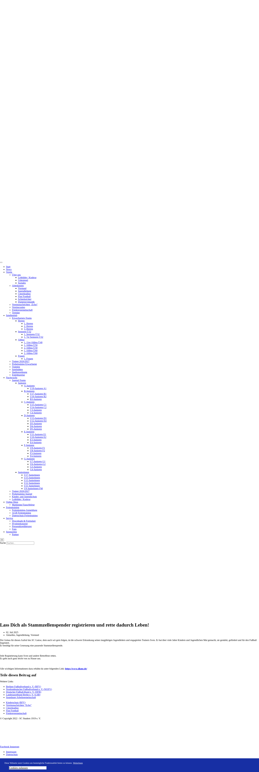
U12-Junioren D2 (38, 421)
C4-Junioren (36, 412)
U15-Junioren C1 (38, 404)
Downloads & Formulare (24, 521)
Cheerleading (24, 293)
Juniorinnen (23, 472)
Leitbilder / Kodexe (27, 277)
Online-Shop (12, 502)
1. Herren (28, 323)
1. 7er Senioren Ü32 (33, 337)
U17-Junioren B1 (38, 394)
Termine (16, 312)
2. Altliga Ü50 (30, 348)
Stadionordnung (19, 372)
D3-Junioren (36, 423)
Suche (3, 543)
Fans (14, 529)
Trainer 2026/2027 (21, 361)
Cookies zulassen (18, 767)
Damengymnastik (26, 302)
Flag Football (24, 296)
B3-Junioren (36, 399)
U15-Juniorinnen (32, 477)
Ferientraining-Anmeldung (24, 510)
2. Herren (28, 326)
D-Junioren (29, 415)
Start (8, 266)
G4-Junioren (36, 469)
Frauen (21, 356)
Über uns (16, 275)
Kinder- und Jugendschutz (24, 496)
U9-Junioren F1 (37, 448)
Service (9, 518)
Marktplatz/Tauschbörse (23, 504)
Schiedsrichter (24, 299)
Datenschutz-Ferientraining (25, 515)
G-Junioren (29, 458)
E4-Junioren (36, 442)
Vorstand (22, 288)
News (9, 269)
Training (16, 366)
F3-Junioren (35, 453)
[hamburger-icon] (1, 262)
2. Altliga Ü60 (30, 353)
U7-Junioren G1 (37, 461)
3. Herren (28, 329)
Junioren (22, 383)
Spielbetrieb (11, 315)
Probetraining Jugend (22, 494)
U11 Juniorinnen (32, 486)
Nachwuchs (11, 377)
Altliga (21, 339)
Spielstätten (17, 369)
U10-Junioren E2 (38, 437)
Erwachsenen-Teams (22, 318)
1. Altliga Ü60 (30, 350)
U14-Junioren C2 (38, 407)
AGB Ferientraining (21, 513)
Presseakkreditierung (22, 526)
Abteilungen (18, 285)
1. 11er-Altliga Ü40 (33, 342)
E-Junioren (29, 431)
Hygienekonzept (20, 523)
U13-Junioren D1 (38, 418)
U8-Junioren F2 (37, 450)
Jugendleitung (24, 291)
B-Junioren (29, 391)
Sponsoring (11, 531)
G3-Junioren (36, 467)
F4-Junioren (35, 456)
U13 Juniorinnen (32, 480)
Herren (21, 321)
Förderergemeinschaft (22, 310)
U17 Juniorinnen (32, 475)
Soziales (22, 283)
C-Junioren (29, 402)
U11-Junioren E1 (38, 434)
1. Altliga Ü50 (30, 345)
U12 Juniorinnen (32, 483)
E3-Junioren (36, 440)
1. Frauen (28, 358)
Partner (15, 534)
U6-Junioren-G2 (38, 464)
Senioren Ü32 (24, 331)
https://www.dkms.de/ (76, 668)
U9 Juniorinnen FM (33, 488)
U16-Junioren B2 (38, 396)
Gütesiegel (23, 280)
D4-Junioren (36, 426)
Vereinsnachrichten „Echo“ (25, 304)
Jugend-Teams (19, 380)
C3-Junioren (36, 410)
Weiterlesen (78, 763)
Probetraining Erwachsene (24, 364)
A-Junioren (29, 385)
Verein (9, 272)
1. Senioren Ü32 (32, 334)
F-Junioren (29, 445)
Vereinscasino (18, 307)
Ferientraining (12, 507)
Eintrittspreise (18, 375)
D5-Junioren (36, 429)
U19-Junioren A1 (38, 388)
